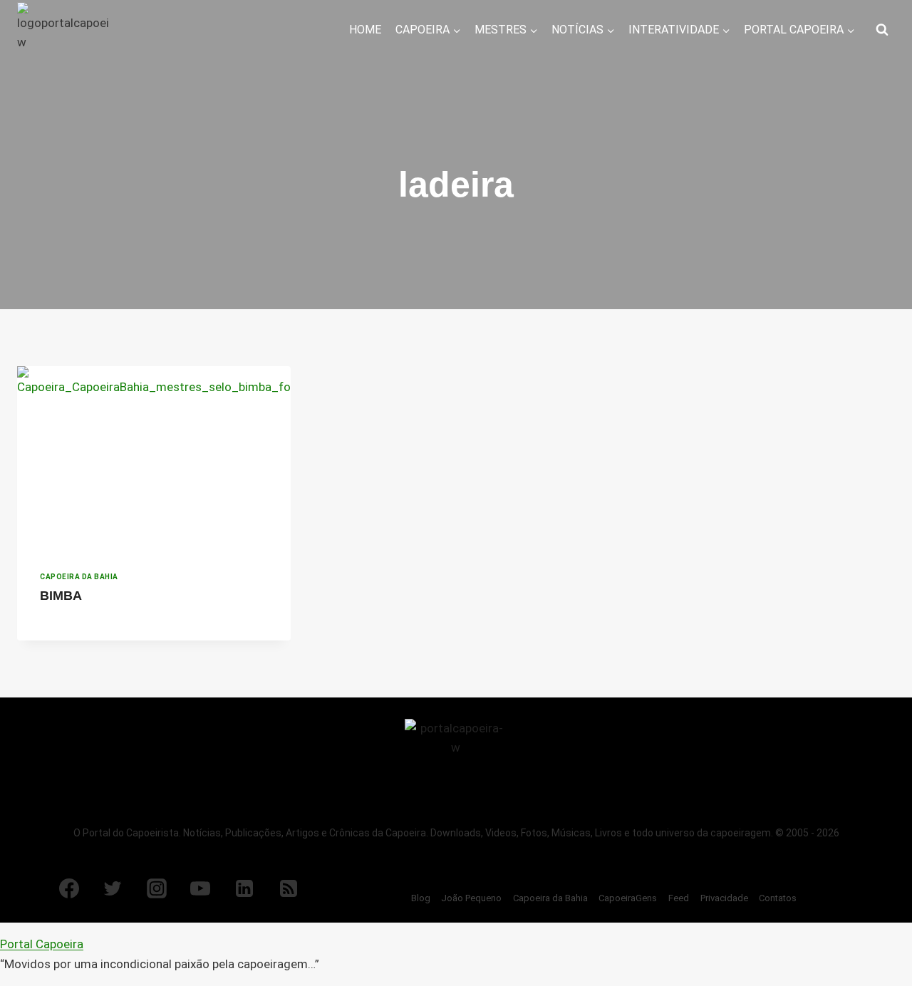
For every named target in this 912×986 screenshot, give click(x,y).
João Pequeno (471, 898)
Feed (678, 898)
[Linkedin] (244, 888)
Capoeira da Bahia (79, 577)
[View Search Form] (882, 30)
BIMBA (61, 595)
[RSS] (289, 888)
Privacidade (724, 898)
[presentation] (154, 457)
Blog (420, 898)
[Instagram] (157, 888)
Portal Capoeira (41, 944)
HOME (365, 29)
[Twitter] (113, 888)
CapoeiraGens (627, 898)
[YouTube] (200, 888)
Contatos (778, 898)
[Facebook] (69, 888)
